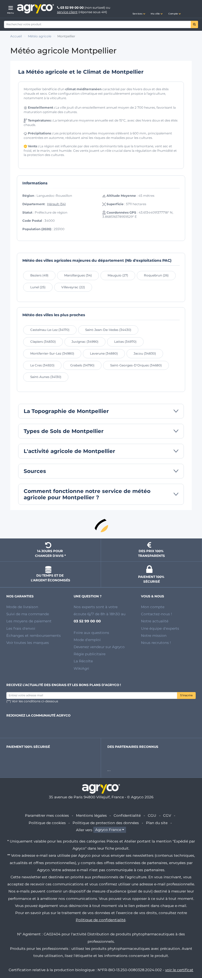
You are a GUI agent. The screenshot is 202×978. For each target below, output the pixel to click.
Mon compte (152, 607)
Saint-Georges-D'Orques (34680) (136, 365)
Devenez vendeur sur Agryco (99, 647)
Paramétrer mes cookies (47, 815)
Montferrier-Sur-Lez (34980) (52, 353)
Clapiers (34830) (43, 342)
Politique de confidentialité (100, 920)
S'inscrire (186, 695)
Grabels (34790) (82, 365)
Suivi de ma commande (27, 614)
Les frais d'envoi (20, 628)
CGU (152, 815)
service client (67, 12)
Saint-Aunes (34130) (45, 377)
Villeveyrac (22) (73, 287)
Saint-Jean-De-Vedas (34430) (108, 330)
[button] (139, 9)
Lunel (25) (38, 287)
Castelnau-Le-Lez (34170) (49, 330)
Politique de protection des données (106, 823)
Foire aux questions (91, 633)
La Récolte (83, 661)
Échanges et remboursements (33, 635)
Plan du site (157, 823)
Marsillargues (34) (78, 275)
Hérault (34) (56, 204)
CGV (167, 815)
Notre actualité (154, 621)
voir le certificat (179, 970)
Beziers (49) (39, 275)
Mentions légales (91, 815)
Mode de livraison (22, 607)
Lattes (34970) (125, 342)
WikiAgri (81, 668)
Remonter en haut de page (101, 525)
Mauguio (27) (118, 275)
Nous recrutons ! (156, 643)
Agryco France (108, 830)
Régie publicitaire (89, 654)
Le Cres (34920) (42, 365)
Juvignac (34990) (85, 342)
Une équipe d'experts (160, 628)
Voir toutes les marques (27, 643)
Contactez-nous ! (156, 614)
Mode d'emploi (87, 640)
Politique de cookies (47, 823)
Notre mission (153, 635)
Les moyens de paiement (29, 621)
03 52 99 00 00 (71, 7)
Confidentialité (127, 815)
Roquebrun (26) (156, 275)
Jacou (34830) (145, 353)
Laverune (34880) (104, 353)
